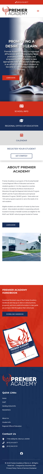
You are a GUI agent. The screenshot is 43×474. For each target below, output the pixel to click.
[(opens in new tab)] (21, 344)
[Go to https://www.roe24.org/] (21, 123)
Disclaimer (33, 468)
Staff (4, 402)
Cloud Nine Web (30, 465)
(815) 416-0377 (22, 2)
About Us (5, 418)
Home (4, 398)
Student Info (6, 422)
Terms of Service (22, 468)
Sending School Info (9, 406)
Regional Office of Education (12, 426)
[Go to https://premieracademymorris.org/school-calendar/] (21, 138)
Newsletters (6, 410)
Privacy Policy (11, 468)
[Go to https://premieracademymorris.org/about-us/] (21, 109)
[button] (10, 77)
